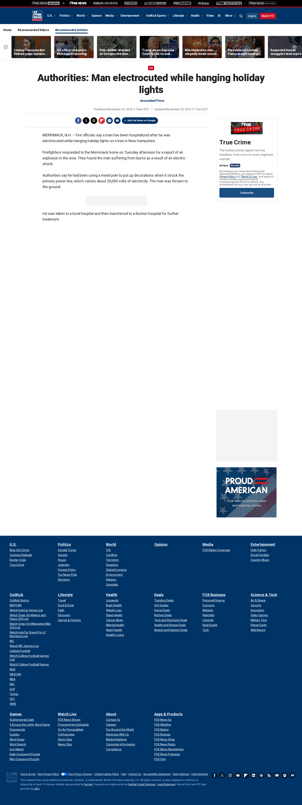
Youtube (238, 775)
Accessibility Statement (157, 774)
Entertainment (130, 15)
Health (195, 15)
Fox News (37, 16)
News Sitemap (181, 774)
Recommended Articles (71, 30)
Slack (261, 775)
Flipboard (101, 120)
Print (109, 120)
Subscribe (246, 192)
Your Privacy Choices (80, 774)
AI (219, 15)
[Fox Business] (105, 3)
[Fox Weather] (182, 3)
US (151, 68)
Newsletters (277, 775)
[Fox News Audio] (155, 3)
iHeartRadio (292, 775)
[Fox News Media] (78, 3)
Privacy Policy (227, 176)
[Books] (262, 3)
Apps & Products (168, 714)
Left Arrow (5, 47)
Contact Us (134, 774)
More (228, 15)
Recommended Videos (33, 30)
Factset (88, 784)
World (81, 15)
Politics (65, 15)
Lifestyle (179, 15)
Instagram (230, 775)
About (111, 714)
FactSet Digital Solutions (142, 784)
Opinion (96, 15)
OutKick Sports (156, 15)
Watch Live (67, 714)
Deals (159, 595)
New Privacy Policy (48, 774)
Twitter (86, 120)
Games (16, 714)
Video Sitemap (199, 774)
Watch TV (268, 15)
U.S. (50, 15)
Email (117, 120)
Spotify (285, 775)
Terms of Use (249, 176)
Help (123, 774)
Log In (252, 15)
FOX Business (214, 595)
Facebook (78, 120)
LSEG (36, 788)
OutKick (16, 595)
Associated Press (152, 100)
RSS (269, 775)
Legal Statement (166, 784)
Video (210, 15)
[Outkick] (204, 3)
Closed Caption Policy (106, 774)
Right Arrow (294, 47)
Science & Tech (264, 595)
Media (109, 15)
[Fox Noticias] (229, 3)
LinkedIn (253, 775)
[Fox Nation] (130, 3)
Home (7, 30)
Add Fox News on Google (142, 120)
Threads (94, 120)
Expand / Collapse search (241, 16)
